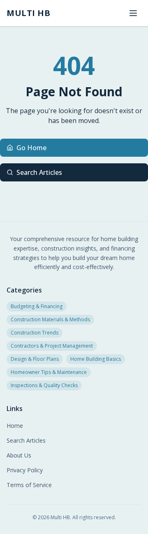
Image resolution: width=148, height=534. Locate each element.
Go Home (31, 147)
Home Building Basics (95, 358)
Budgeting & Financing (36, 306)
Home (15, 426)
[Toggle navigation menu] (133, 13)
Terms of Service (29, 485)
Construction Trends (34, 332)
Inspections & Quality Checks (44, 385)
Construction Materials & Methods (50, 319)
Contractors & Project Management (52, 345)
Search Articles (39, 172)
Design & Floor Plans (35, 358)
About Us (19, 455)
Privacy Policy (25, 470)
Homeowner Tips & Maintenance (49, 372)
